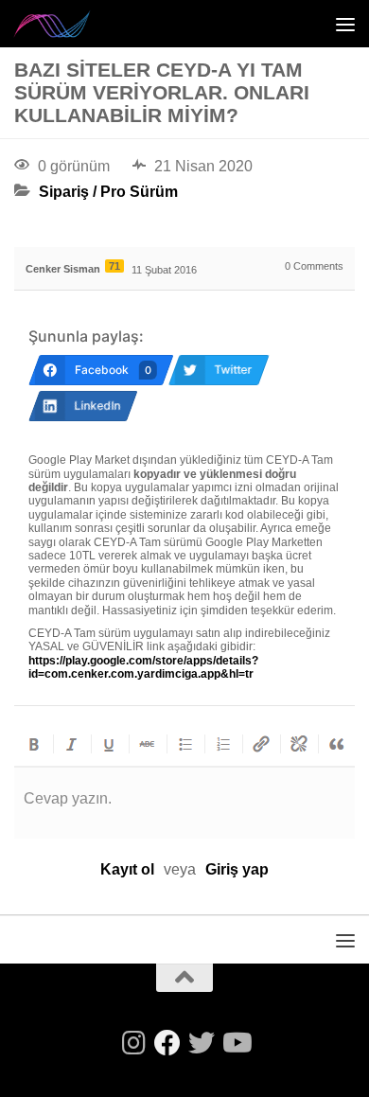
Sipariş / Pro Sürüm (108, 192)
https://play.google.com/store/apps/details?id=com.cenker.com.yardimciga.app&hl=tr (143, 667)
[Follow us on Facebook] (167, 1043)
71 (114, 266)
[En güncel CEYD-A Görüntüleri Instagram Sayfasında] (133, 1043)
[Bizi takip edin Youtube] (235, 1043)
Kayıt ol (127, 869)
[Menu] (345, 23)
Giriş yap (237, 869)
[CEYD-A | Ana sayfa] (65, 24)
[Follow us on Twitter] (201, 1043)
